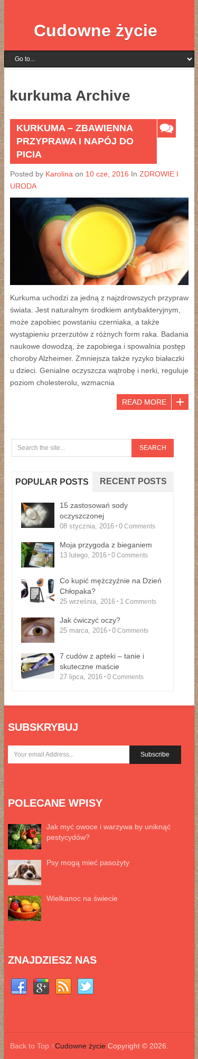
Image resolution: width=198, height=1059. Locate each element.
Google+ (41, 986)
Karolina (59, 174)
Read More (144, 402)
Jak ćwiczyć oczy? (90, 620)
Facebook (19, 986)
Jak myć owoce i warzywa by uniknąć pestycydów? (108, 831)
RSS (63, 986)
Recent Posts (133, 481)
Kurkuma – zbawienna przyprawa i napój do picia (75, 141)
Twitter (85, 986)
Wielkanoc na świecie (82, 898)
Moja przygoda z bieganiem (106, 545)
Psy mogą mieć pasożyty (87, 862)
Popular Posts (52, 481)
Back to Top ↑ (32, 1046)
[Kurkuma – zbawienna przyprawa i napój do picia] (99, 241)
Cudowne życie (95, 30)
